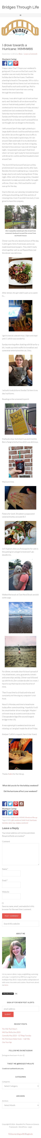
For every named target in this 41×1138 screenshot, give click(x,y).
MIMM (21, 817)
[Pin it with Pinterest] (15, 63)
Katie (10, 774)
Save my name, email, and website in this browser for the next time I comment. (18, 907)
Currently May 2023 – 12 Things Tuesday (16, 1035)
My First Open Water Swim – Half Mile (16, 1039)
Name (5, 869)
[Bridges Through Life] (4, 803)
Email (5, 880)
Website (5, 892)
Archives (5, 1101)
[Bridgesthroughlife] (21, 803)
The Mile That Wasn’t (9, 1029)
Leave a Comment (30, 54)
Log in (30, 1127)
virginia (18, 823)
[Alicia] (15, 803)
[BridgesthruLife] (10, 803)
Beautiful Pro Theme (23, 1124)
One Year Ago (7, 1042)
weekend (24, 823)
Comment (6, 841)
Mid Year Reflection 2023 (11, 1032)
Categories (6, 1082)
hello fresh (15, 817)
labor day (12, 823)
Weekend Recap (31, 817)
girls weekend (16, 820)
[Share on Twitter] (10, 63)
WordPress (23, 1127)
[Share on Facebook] (4, 63)
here (6, 985)
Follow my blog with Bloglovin (20, 1134)
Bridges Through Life (20, 7)
